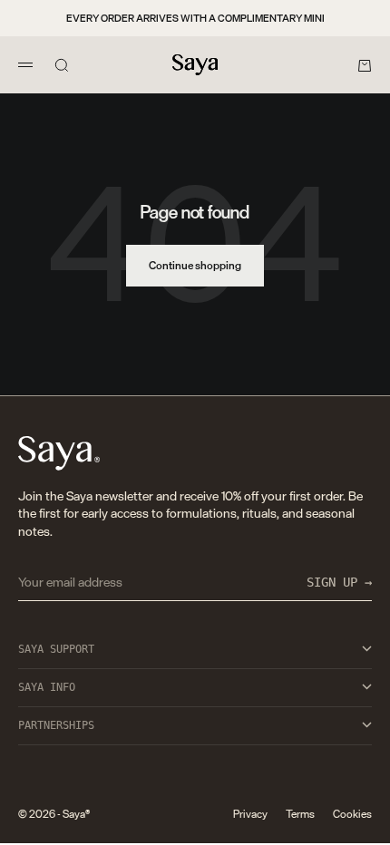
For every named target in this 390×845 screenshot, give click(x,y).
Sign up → (339, 582)
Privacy (250, 814)
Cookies (352, 814)
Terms (300, 814)
